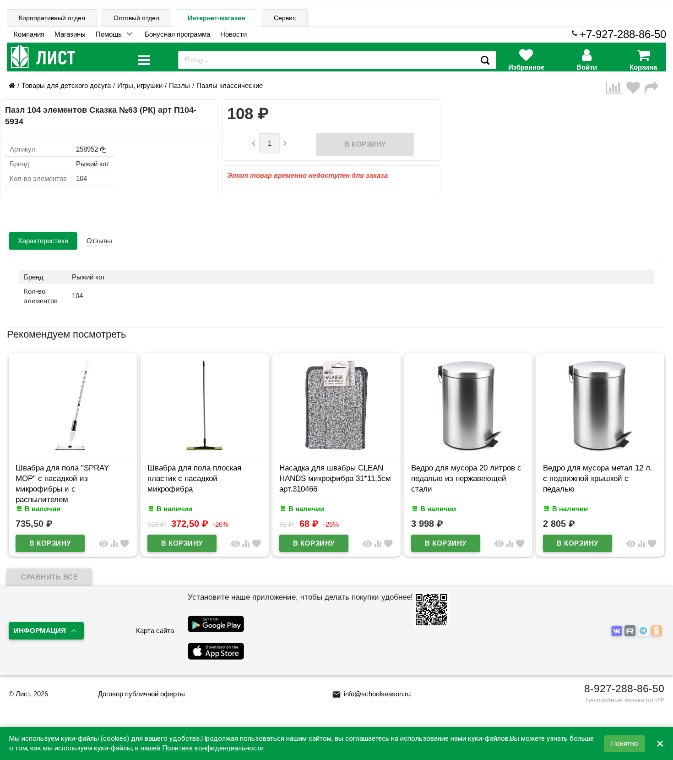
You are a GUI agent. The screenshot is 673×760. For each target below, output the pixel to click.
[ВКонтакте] (617, 631)
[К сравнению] (616, 88)
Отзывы (99, 241)
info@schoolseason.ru (371, 694)
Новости (233, 34)
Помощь (109, 34)
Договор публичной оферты (141, 694)
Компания (29, 34)
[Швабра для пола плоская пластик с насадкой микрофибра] (205, 449)
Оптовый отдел (136, 18)
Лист (23, 694)
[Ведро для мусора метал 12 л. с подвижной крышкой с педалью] (600, 449)
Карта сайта (155, 630)
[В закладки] (635, 88)
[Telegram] (644, 631)
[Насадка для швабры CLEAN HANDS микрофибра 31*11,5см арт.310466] (336, 449)
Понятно (624, 743)
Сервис (285, 18)
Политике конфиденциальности (213, 748)
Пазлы (179, 85)
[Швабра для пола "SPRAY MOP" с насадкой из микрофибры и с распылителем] (73, 449)
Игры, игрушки (140, 85)
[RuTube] (631, 631)
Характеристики (43, 241)
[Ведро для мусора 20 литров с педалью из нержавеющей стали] (468, 449)
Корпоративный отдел (52, 18)
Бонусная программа (177, 34)
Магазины (70, 34)
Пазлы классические (229, 85)
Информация (40, 630)
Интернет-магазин (216, 18)
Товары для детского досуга (66, 85)
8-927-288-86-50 (624, 688)
